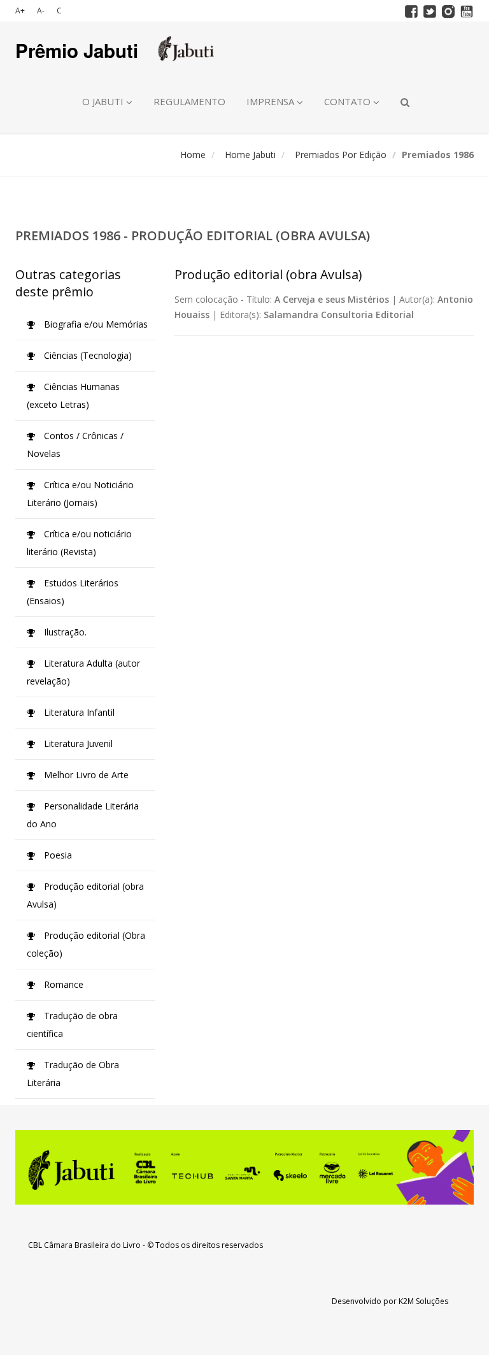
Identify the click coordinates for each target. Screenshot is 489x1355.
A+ (20, 10)
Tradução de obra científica (72, 1025)
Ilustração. (64, 632)
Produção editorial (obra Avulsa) (85, 895)
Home (193, 155)
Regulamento (189, 101)
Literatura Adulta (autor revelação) (83, 672)
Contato (348, 101)
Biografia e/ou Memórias (94, 324)
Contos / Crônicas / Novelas (75, 445)
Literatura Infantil (78, 712)
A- (41, 10)
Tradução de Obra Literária (73, 1074)
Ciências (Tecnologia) (86, 355)
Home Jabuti (250, 155)
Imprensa (271, 101)
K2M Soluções (423, 1301)
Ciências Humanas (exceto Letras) (73, 395)
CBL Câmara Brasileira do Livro (84, 1245)
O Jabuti (104, 101)
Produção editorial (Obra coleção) (86, 944)
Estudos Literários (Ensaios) (72, 592)
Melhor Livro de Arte (85, 775)
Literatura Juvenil (77, 743)
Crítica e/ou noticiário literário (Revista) (79, 543)
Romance (62, 984)
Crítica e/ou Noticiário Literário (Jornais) (80, 494)
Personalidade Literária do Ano (83, 815)
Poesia (56, 855)
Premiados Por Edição (340, 155)
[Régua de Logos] (244, 1167)
